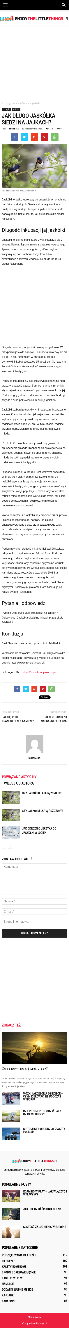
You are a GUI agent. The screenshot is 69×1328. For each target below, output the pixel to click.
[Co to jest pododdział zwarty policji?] (11, 1134)
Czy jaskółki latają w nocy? (41, 793)
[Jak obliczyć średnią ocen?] (11, 1214)
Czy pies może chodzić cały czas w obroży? (42, 1112)
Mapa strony (34, 1317)
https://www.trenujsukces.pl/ (39, 672)
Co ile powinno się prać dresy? (25, 1068)
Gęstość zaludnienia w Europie (44, 1227)
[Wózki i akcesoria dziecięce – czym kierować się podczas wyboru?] (11, 1098)
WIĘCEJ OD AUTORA (19, 783)
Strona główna (9, 103)
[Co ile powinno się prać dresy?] (34, 1048)
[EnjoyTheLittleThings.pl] (34, 18)
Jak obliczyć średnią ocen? (42, 1209)
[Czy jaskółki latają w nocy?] (11, 797)
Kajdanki (8, 1295)
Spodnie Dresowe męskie (19, 1272)
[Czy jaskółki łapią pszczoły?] (11, 815)
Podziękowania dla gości (19, 1255)
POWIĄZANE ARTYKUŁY (19, 777)
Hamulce (8, 1284)
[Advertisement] (34, 63)
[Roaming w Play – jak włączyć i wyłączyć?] (11, 1196)
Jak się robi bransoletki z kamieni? (18, 719)
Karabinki (8, 1301)
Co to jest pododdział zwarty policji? (44, 1130)
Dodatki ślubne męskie (17, 1289)
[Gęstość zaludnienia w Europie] (11, 1231)
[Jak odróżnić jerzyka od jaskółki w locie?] (11, 832)
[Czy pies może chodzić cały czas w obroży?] (11, 1116)
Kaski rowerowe (13, 1278)
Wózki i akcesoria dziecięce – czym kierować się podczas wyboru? (43, 1096)
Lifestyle (6, 109)
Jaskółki (16, 109)
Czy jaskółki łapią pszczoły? (42, 811)
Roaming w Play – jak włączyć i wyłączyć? (45, 1193)
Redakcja (13, 128)
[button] (64, 5)
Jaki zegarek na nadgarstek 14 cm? (54, 719)
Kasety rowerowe (14, 1266)
